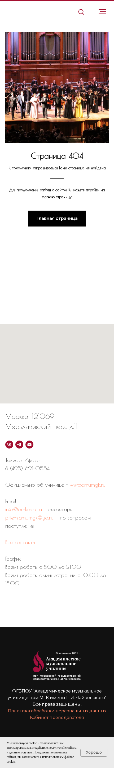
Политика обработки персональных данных (57, 710)
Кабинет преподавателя (57, 717)
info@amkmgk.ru (23, 509)
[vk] (9, 445)
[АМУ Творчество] (29, 445)
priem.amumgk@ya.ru (29, 517)
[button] (81, 11)
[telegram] (19, 445)
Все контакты (20, 542)
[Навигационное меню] (102, 12)
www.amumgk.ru (88, 485)
